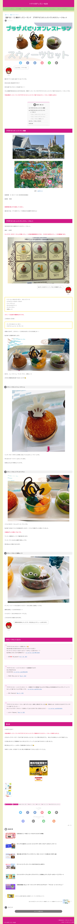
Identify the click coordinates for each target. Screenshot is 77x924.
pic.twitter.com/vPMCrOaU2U (33, 652)
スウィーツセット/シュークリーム (38, 114)
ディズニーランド (9, 804)
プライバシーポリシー (69, 920)
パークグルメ (16, 804)
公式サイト (40, 190)
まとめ (31, 123)
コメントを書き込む (38, 911)
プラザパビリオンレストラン (55, 804)
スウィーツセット (32, 804)
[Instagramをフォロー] (23, 821)
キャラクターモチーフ (24, 804)
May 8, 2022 (23, 676)
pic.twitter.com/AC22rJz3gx (35, 689)
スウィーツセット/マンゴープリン (38, 116)
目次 (37, 104)
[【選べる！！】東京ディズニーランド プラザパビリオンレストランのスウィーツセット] (34, 62)
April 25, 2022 (23, 656)
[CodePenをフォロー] (33, 821)
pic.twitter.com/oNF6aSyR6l (21, 672)
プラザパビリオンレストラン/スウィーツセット (37, 111)
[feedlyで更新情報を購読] (43, 821)
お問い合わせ (61, 920)
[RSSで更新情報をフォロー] (53, 821)
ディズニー (39, 804)
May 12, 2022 (20, 693)
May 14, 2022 (21, 712)
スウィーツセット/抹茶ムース (37, 118)
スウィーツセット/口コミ (35, 121)
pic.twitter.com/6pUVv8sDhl (55, 708)
